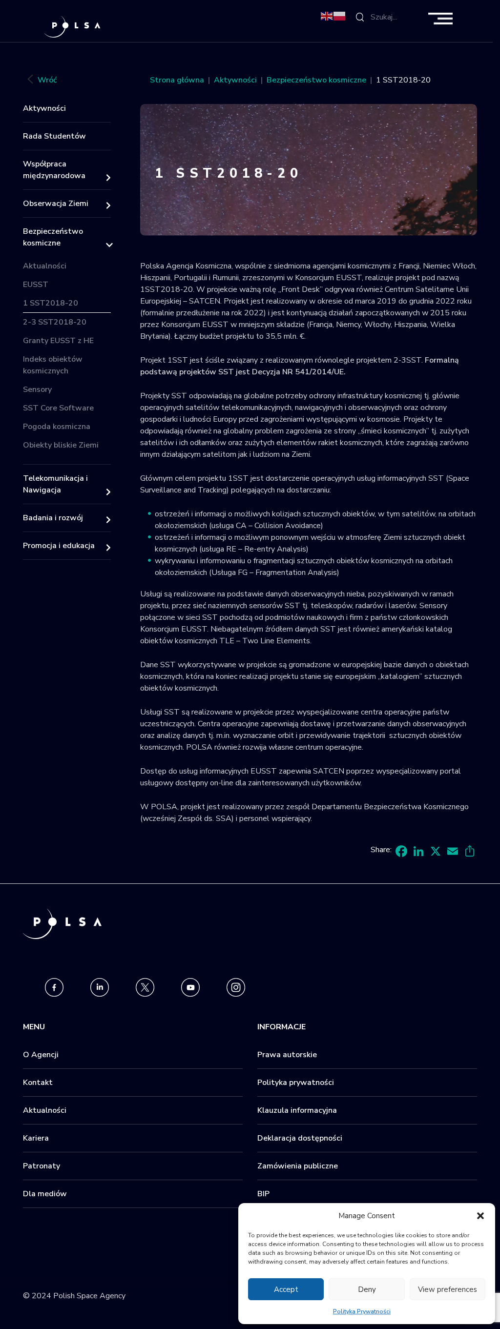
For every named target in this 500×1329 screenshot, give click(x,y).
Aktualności (44, 266)
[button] (480, 1216)
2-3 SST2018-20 (54, 322)
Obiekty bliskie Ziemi (61, 445)
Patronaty (41, 1166)
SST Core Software (58, 408)
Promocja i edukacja (59, 545)
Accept (286, 1289)
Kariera (36, 1138)
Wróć (47, 80)
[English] (327, 15)
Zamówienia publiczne (297, 1166)
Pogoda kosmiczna (56, 426)
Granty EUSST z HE (58, 340)
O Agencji (41, 1054)
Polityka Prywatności (362, 1311)
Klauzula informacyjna (297, 1110)
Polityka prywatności (295, 1082)
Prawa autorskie (287, 1054)
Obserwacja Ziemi (55, 203)
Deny (367, 1289)
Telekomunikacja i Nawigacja (55, 484)
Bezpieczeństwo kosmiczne (53, 237)
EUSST (35, 284)
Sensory (37, 389)
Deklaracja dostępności (299, 1138)
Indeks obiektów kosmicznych (53, 365)
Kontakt (38, 1082)
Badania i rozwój (53, 517)
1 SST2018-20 (50, 303)
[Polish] (339, 15)
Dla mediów (45, 1193)
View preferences (447, 1289)
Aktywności (44, 108)
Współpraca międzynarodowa (54, 170)
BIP (263, 1193)
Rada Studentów (54, 136)
